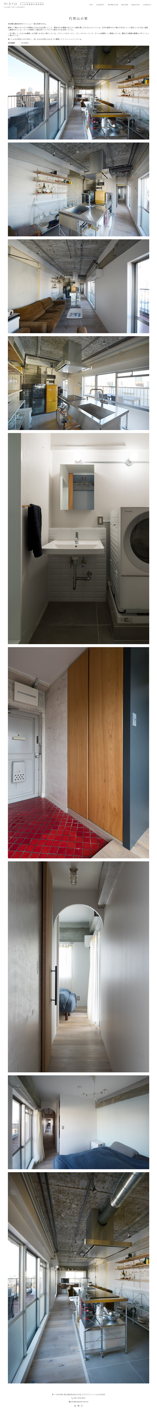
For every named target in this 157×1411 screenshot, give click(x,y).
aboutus (135, 5)
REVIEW (125, 5)
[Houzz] (75, 1405)
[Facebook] (78, 1405)
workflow (113, 5)
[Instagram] (81, 1405)
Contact (147, 5)
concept (100, 5)
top (91, 5)
